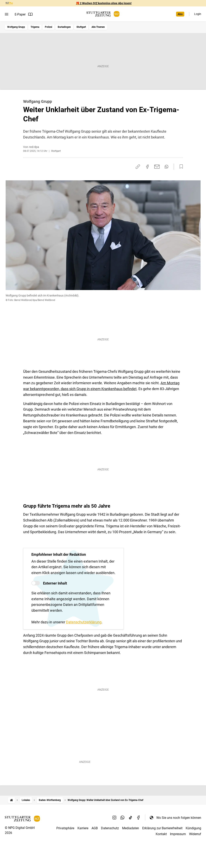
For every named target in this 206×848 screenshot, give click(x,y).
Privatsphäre (65, 828)
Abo (180, 14)
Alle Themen (98, 27)
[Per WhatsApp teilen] (166, 167)
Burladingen (64, 27)
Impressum (178, 834)
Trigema (35, 27)
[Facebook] (138, 817)
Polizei (48, 27)
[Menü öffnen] (6, 14)
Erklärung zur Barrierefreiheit (162, 828)
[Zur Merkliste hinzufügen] (180, 167)
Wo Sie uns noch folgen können (178, 818)
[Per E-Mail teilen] (157, 167)
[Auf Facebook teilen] (147, 167)
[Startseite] (11, 800)
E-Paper (20, 14)
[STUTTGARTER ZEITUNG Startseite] (103, 14)
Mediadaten (130, 828)
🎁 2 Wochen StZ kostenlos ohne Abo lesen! (104, 3)
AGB (95, 828)
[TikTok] (130, 817)
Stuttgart (81, 27)
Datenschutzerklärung (83, 622)
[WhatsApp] (122, 817)
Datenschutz (110, 828)
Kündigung (193, 828)
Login (197, 13)
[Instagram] (114, 817)
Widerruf (195, 834)
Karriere (82, 828)
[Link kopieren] (138, 167)
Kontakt (161, 834)
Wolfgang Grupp (16, 27)
